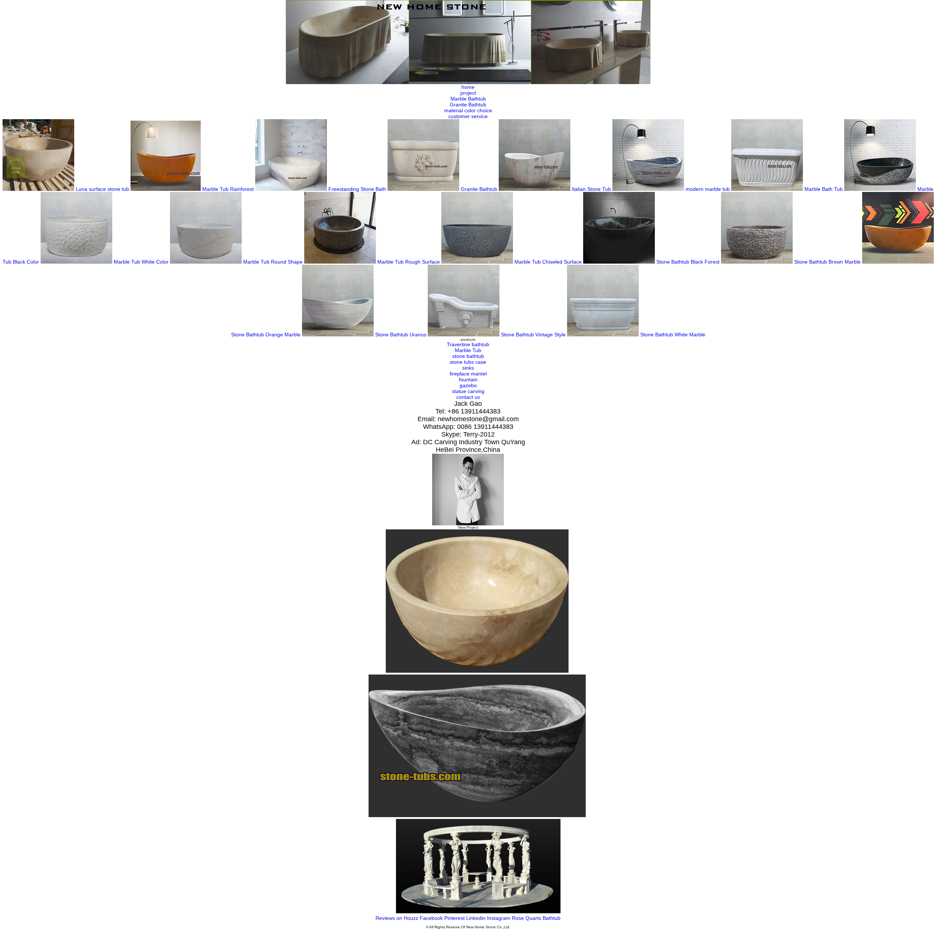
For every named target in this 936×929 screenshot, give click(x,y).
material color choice (468, 110)
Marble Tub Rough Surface (409, 262)
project (468, 93)
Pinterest (455, 918)
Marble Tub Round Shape (273, 262)
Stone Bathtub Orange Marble (266, 334)
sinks (468, 368)
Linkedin (476, 918)
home (468, 87)
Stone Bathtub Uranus (401, 334)
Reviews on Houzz (397, 918)
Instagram (499, 918)
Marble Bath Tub (824, 189)
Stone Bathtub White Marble (672, 334)
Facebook (432, 918)
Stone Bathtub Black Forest (688, 262)
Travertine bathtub (468, 344)
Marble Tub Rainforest (228, 189)
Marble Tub (468, 350)
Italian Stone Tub (592, 189)
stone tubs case (468, 362)
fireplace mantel (468, 374)
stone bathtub (468, 356)
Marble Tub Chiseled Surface (548, 262)
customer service (468, 116)
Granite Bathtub (468, 104)
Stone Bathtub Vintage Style (534, 334)
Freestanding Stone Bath (358, 189)
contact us (468, 397)
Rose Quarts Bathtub (536, 918)
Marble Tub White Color (142, 262)
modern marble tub (708, 189)
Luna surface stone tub (103, 189)
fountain (468, 379)
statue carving (468, 391)
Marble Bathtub (468, 99)
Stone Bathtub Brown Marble (828, 262)
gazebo (468, 385)
